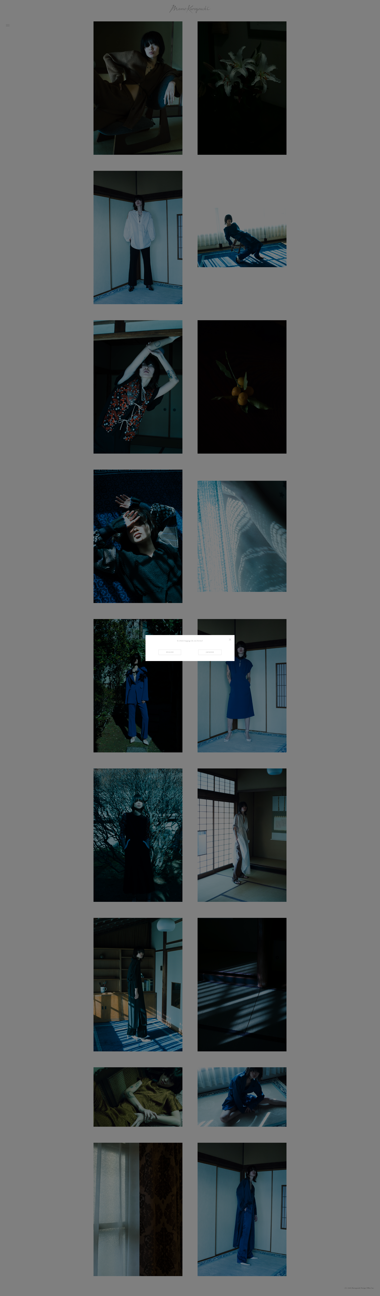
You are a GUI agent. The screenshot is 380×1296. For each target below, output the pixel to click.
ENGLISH (170, 652)
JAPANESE (210, 652)
